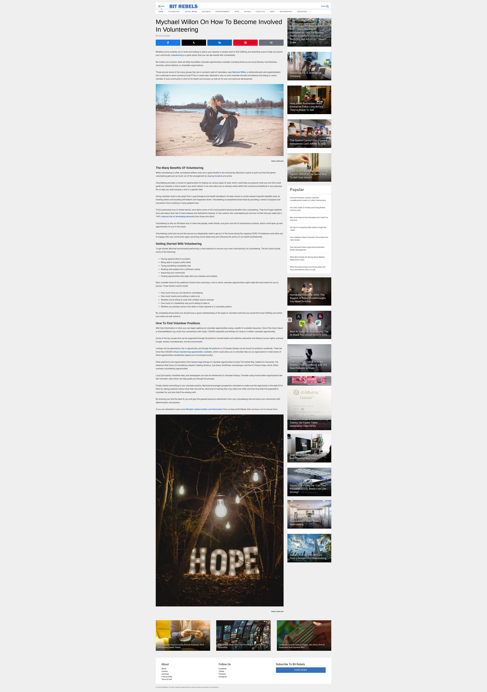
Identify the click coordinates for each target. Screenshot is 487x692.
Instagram (223, 677)
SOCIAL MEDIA (191, 12)
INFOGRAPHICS (286, 12)
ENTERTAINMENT (223, 12)
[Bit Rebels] (182, 7)
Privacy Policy (166, 677)
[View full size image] (220, 120)
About (163, 669)
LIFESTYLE (260, 12)
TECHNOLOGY (174, 12)
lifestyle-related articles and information (204, 409)
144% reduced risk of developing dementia (175, 216)
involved (218, 176)
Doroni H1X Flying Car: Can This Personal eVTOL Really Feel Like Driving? (308, 489)
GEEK (272, 12)
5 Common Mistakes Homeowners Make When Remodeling (304, 521)
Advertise (165, 674)
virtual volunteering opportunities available (192, 352)
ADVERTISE (302, 12)
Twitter (221, 671)
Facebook (222, 669)
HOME (160, 12)
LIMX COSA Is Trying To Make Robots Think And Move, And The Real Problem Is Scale (308, 365)
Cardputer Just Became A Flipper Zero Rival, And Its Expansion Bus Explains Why (302, 646)
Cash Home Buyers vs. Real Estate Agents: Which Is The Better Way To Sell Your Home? (309, 174)
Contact (164, 671)
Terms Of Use (166, 679)
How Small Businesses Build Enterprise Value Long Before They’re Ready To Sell (306, 106)
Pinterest (222, 674)
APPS (237, 12)
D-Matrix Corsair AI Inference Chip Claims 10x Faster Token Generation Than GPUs (309, 422)
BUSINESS (206, 12)
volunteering (176, 55)
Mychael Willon (239, 72)
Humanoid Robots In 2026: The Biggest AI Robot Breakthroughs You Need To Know (308, 298)
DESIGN (247, 12)
